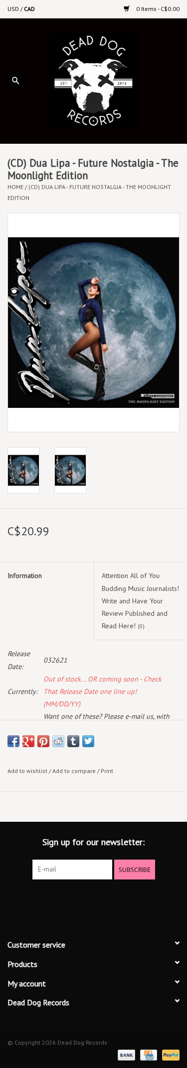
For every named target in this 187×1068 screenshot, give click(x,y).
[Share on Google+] (28, 741)
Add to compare (74, 771)
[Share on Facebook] (13, 741)
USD (13, 8)
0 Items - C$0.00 (157, 8)
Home (15, 187)
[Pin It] (43, 741)
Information (24, 575)
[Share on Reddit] (58, 741)
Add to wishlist (27, 771)
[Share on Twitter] (88, 741)
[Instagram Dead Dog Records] (121, 900)
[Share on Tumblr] (73, 741)
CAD (29, 8)
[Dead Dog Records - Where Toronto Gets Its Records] (109, 80)
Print (107, 771)
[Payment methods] (125, 1054)
